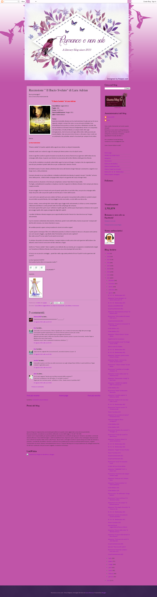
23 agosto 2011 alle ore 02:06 (42, 354)
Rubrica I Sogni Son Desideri (113, 169)
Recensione (108, 161)
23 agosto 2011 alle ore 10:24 (42, 367)
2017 (108, 259)
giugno (111, 561)
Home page (63, 396)
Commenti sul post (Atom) (40, 400)
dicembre (111, 280)
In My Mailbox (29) (113, 487)
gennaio (111, 576)
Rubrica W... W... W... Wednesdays (114, 172)
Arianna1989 (37, 316)
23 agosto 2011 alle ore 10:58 (42, 383)
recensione (75, 305)
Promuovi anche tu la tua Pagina (113, 225)
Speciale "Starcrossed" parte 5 (117, 547)
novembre (112, 283)
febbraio (111, 573)
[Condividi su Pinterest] (63, 303)
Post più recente (33, 396)
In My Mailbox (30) (113, 424)
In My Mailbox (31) (113, 387)
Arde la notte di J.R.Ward (115, 346)
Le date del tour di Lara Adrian (116, 466)
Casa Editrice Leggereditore (43, 305)
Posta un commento (38, 387)
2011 (108, 278)
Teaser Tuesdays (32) (114, 412)
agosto (111, 293)
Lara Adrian (68, 305)
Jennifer (36, 360)
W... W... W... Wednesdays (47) (116, 295)
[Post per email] (51, 303)
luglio (110, 558)
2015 (108, 266)
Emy (35, 328)
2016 (108, 262)
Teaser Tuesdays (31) (114, 453)
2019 (108, 253)
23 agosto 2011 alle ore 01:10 (42, 322)
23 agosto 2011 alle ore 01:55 (42, 343)
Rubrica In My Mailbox (111, 163)
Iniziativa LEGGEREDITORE (115, 306)
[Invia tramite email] (55, 303)
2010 (108, 580)
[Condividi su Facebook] (61, 303)
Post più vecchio (94, 396)
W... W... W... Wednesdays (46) (116, 349)
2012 (108, 275)
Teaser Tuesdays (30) (114, 522)
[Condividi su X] (59, 303)
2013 (108, 272)
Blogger (104, 592)
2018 (108, 256)
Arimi (35, 373)
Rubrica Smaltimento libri (112, 166)
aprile (110, 567)
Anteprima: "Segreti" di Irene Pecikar (118, 450)
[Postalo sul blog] (57, 303)
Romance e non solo (110, 221)
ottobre (111, 286)
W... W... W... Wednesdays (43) (116, 512)
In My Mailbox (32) (113, 328)
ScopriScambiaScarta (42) (115, 309)
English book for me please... (116, 339)
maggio (111, 564)
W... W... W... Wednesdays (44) (116, 444)
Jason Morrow (89, 592)
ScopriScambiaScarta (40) (115, 544)
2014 (108, 269)
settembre (112, 289)
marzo (111, 570)
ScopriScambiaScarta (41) (115, 455)
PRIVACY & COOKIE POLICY (112, 155)
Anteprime (108, 158)
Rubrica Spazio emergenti (112, 174)
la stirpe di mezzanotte (58, 305)
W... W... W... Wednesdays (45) (116, 404)
